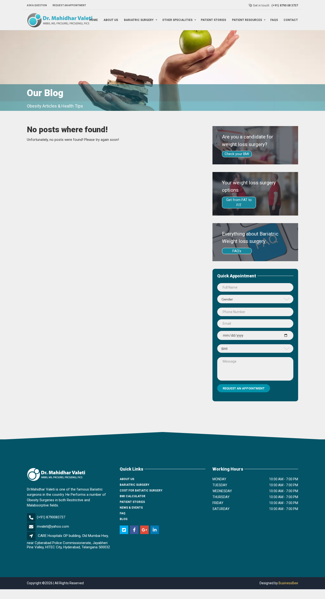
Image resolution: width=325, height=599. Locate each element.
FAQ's (236, 251)
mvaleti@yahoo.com (53, 526)
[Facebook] (134, 530)
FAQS (274, 20)
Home (93, 20)
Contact (291, 20)
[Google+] (144, 530)
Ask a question (37, 5)
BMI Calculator (132, 496)
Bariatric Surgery (139, 20)
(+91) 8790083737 (51, 517)
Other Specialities (177, 20)
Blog (124, 519)
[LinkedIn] (155, 530)
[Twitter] (124, 530)
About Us (110, 20)
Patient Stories (213, 20)
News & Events (131, 507)
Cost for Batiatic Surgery (141, 490)
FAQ (122, 513)
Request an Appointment (69, 5)
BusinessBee (288, 583)
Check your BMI (237, 154)
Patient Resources (247, 20)
